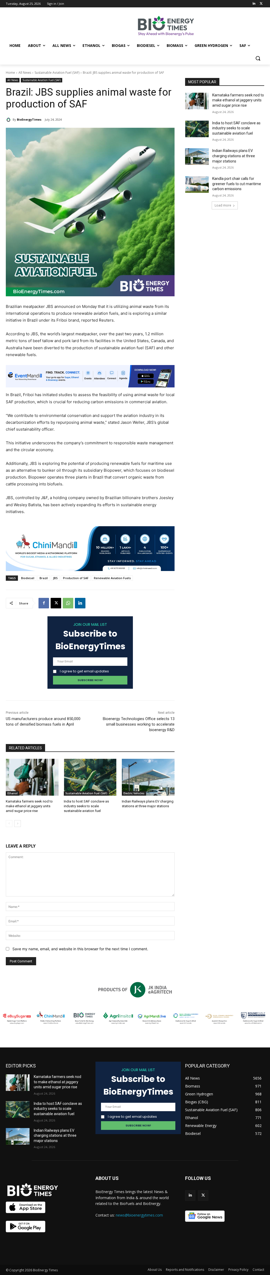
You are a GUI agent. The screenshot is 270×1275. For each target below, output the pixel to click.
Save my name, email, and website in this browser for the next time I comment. (80, 949)
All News (24, 72)
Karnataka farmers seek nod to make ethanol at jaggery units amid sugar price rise (29, 806)
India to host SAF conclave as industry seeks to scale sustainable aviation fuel (86, 806)
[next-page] (17, 823)
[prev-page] (9, 823)
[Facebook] (43, 603)
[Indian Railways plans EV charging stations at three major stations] (148, 777)
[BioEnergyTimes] (9, 119)
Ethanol (12, 793)
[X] (56, 603)
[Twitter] (261, 4)
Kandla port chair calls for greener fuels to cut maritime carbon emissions (236, 183)
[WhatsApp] (68, 603)
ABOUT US (107, 1178)
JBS (55, 578)
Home (10, 72)
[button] (258, 58)
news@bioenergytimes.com (139, 1215)
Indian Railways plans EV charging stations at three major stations (233, 156)
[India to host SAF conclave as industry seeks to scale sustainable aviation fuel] (90, 777)
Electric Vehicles (133, 793)
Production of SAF (76, 578)
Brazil (44, 578)
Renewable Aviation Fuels (112, 578)
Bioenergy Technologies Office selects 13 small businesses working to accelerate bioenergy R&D (139, 724)
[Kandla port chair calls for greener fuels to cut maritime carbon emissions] (197, 184)
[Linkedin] (254, 4)
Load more (223, 205)
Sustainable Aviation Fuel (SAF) (57, 72)
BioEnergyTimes (29, 119)
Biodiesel (27, 578)
